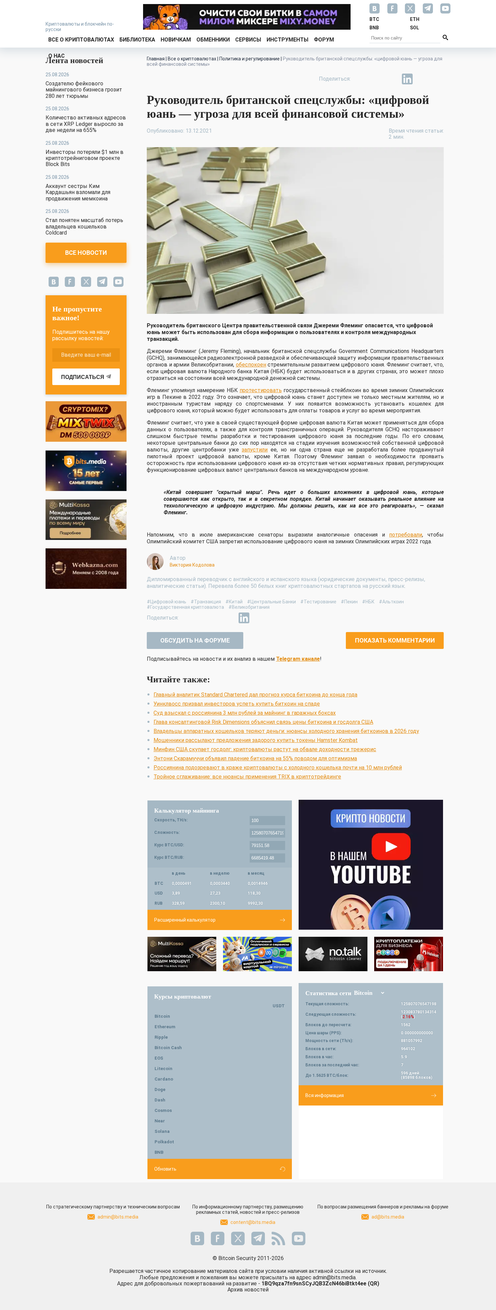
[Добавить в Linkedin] (407, 79)
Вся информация (324, 1095)
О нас (56, 56)
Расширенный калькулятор (185, 920)
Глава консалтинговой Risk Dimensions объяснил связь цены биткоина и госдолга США (263, 722)
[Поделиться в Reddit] (438, 79)
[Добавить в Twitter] (376, 79)
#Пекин (349, 601)
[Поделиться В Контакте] (422, 79)
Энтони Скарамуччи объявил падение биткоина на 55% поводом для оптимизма (255, 758)
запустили (255, 449)
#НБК (368, 601)
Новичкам (176, 39)
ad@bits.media (387, 1217)
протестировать (261, 390)
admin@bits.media (118, 1217)
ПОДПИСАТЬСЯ (82, 377)
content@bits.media (252, 1222)
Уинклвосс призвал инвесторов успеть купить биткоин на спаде (237, 704)
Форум (324, 39)
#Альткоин (391, 601)
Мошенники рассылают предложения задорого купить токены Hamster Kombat (256, 740)
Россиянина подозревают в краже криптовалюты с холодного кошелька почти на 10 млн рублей (278, 767)
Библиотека (137, 39)
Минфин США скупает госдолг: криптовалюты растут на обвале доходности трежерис (265, 749)
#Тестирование (318, 601)
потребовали (405, 534)
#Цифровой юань (166, 601)
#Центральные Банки (271, 601)
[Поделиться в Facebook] (360, 79)
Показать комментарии (395, 640)
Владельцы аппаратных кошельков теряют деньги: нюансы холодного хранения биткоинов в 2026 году (286, 731)
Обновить (165, 1169)
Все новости (86, 252)
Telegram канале (298, 659)
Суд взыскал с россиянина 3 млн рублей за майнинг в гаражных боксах (245, 713)
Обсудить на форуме (195, 640)
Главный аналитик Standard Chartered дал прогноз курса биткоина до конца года (255, 694)
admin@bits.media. (335, 1277)
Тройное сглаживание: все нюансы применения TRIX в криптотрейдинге (247, 776)
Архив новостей (248, 1289)
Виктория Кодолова (192, 565)
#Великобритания (249, 607)
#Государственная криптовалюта (185, 607)
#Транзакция (206, 601)
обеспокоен (251, 364)
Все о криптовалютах (81, 39)
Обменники (213, 39)
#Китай (234, 601)
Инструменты (287, 39)
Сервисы (248, 39)
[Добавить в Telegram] (391, 79)
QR (373, 1283)
